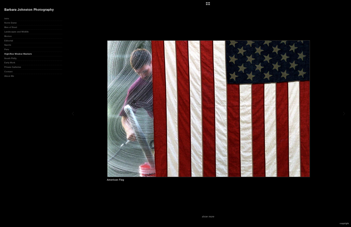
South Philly (10, 58)
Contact (8, 71)
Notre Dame (10, 23)
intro (6, 18)
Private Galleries (12, 67)
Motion (8, 36)
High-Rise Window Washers (18, 54)
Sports (7, 45)
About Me (9, 76)
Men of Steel (10, 27)
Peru (6, 49)
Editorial (8, 40)
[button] (208, 5)
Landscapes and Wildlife (16, 31)
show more (208, 216)
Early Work (9, 62)
